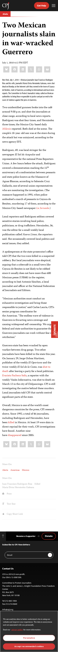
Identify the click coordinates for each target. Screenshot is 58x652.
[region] (29, 631)
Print (9, 494)
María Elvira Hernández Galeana (18, 488)
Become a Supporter (25, 536)
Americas (14, 470)
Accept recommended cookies (28, 646)
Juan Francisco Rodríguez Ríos (17, 484)
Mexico (25, 470)
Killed (37, 484)
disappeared (14, 435)
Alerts (5, 14)
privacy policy (17, 629)
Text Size (10, 504)
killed (11, 422)
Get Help (41, 5)
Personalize (29, 638)
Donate (48, 535)
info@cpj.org (7, 609)
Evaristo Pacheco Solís (14, 375)
